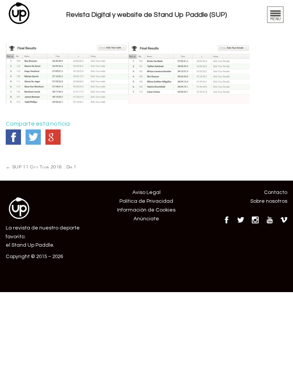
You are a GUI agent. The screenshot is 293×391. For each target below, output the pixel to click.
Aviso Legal (146, 192)
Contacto (275, 192)
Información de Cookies (146, 210)
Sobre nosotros (268, 201)
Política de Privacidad (146, 201)
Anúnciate (146, 218)
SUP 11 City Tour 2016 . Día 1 (41, 167)
